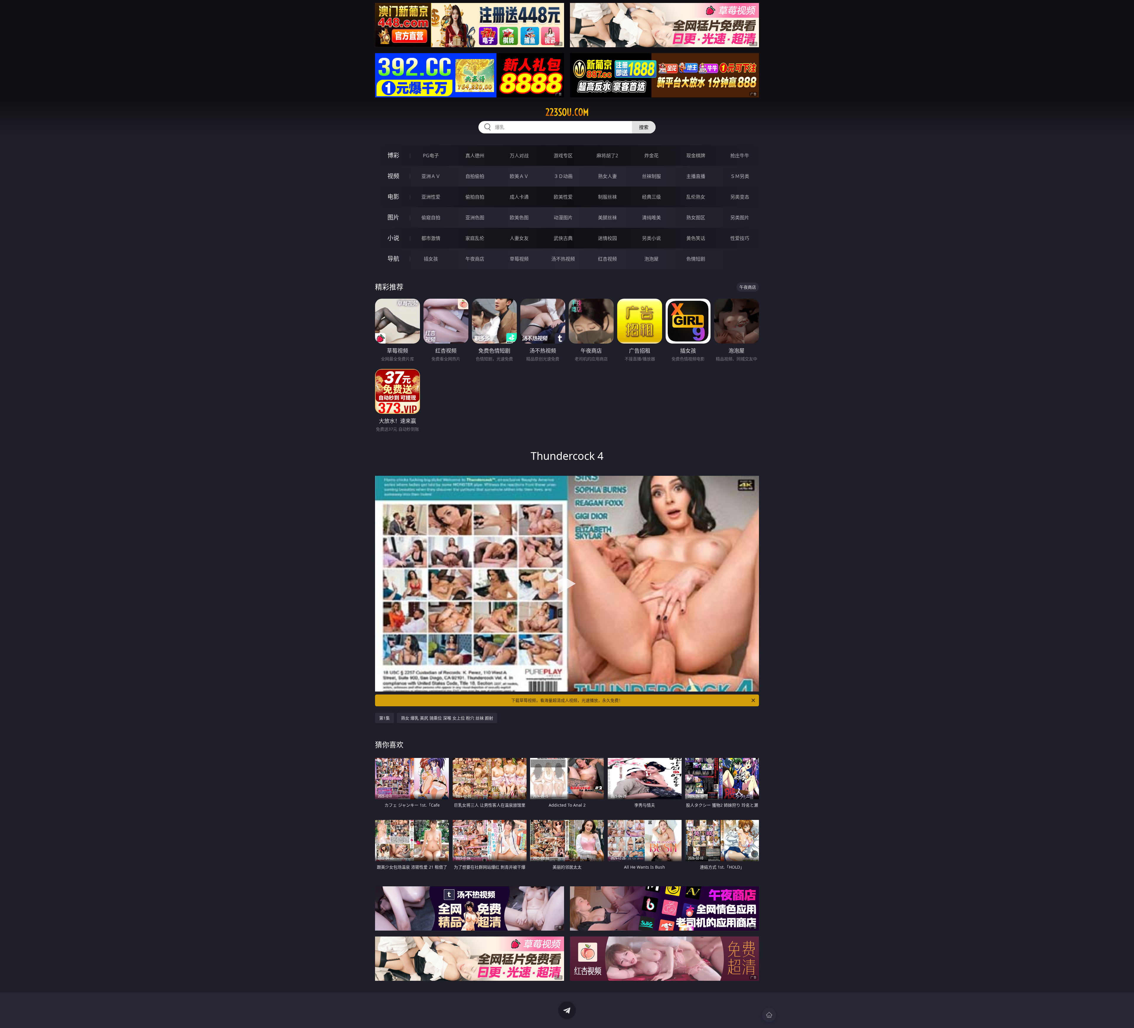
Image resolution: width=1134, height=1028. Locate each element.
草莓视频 (519, 259)
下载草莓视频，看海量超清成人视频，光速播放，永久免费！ (567, 700)
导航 (393, 259)
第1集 (384, 718)
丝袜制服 (651, 176)
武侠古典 (563, 238)
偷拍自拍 (474, 197)
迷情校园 (607, 238)
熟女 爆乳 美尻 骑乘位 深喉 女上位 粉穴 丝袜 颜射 (447, 718)
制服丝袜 (607, 197)
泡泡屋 (651, 259)
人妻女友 (519, 238)
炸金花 (651, 155)
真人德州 (474, 155)
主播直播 (695, 176)
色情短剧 (695, 259)
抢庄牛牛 (739, 155)
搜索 (644, 127)
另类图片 (739, 217)
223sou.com (567, 112)
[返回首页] (769, 1015)
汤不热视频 (563, 259)
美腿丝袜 (607, 217)
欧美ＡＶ (519, 176)
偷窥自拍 (430, 217)
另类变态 (739, 197)
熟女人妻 (607, 176)
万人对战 (519, 155)
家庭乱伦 (474, 238)
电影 (393, 197)
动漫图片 (563, 217)
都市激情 (430, 238)
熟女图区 (695, 217)
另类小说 (651, 238)
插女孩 (431, 259)
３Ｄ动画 (563, 176)
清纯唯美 (651, 217)
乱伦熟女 (695, 197)
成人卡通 (519, 197)
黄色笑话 (695, 238)
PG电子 (431, 155)
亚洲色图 (474, 217)
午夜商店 (474, 259)
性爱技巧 (739, 238)
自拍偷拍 (474, 176)
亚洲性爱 (430, 197)
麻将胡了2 (607, 155)
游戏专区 (563, 155)
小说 (393, 238)
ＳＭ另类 (739, 176)
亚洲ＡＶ (430, 176)
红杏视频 (607, 259)
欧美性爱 (563, 197)
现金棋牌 (695, 155)
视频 (393, 176)
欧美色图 (519, 217)
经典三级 (651, 197)
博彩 (393, 155)
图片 (393, 217)
